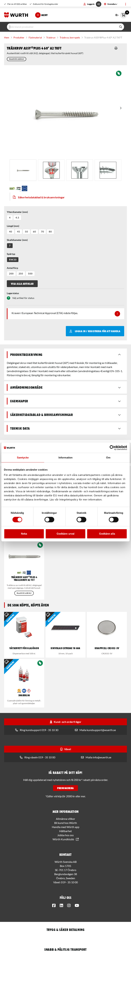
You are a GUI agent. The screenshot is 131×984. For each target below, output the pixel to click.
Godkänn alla (107, 533)
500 (30, 273)
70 (42, 231)
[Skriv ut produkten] (116, 48)
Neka (24, 533)
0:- (121, 14)
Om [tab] (108, 457)
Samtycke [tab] (23, 457)
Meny (44, 15)
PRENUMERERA (65, 788)
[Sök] (120, 26)
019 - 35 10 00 (69, 882)
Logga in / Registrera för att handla (97, 331)
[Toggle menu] (125, 4)
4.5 (17, 217)
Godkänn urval (65, 533)
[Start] (17, 15)
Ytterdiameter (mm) (17, 211)
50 (26, 231)
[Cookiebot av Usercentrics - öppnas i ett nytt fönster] (112, 447)
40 (10, 231)
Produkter (18, 37)
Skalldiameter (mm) (17, 239)
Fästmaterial (35, 37)
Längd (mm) (13, 225)
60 (34, 231)
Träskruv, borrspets (70, 37)
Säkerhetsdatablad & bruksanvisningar (41, 197)
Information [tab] (65, 457)
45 (18, 231)
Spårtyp (11, 253)
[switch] (49, 519)
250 (21, 273)
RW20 (12, 259)
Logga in (90, 4)
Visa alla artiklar (22, 283)
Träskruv (50, 37)
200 (11, 273)
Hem (6, 37)
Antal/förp (12, 267)
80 (50, 231)
